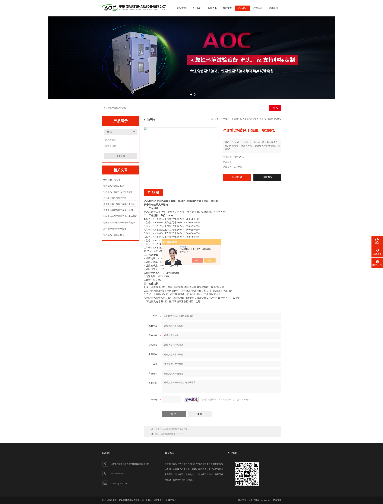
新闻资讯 (212, 8)
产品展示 (242, 8)
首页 (216, 119)
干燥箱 (108, 132)
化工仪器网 (254, 500)
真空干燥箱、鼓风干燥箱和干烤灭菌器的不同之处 (120, 204)
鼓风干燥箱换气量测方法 (114, 198)
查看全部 (120, 156)
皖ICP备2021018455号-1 (165, 500)
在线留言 (257, 8)
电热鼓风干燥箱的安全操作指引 (118, 192)
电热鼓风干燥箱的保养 (113, 235)
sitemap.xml (266, 500)
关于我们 (196, 8)
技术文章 (227, 8)
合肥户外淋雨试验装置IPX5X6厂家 (171, 429)
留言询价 (267, 177)
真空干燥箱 (110, 146)
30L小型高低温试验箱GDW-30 (169, 434)
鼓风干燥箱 (110, 140)
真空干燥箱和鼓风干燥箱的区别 (118, 210)
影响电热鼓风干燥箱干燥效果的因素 (120, 216)
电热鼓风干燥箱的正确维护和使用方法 (120, 222)
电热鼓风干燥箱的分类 (113, 186)
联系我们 (273, 8)
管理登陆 (277, 500)
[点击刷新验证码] (191, 399)
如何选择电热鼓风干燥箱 (114, 229)
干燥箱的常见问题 (111, 180)
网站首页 (181, 8)
